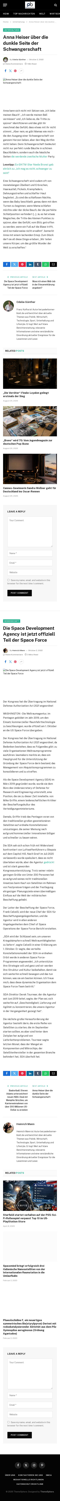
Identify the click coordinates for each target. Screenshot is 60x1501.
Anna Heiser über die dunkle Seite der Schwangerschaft (42, 1093)
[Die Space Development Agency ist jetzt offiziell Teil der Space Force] (30, 681)
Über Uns (10, 1475)
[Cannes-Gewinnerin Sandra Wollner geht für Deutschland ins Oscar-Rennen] (30, 469)
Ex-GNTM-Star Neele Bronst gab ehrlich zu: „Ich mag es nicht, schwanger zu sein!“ (28, 168)
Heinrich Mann (18, 650)
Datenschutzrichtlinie (30, 1484)
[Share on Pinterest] (15, 70)
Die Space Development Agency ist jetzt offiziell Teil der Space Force (15, 284)
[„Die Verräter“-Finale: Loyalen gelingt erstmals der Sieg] (30, 373)
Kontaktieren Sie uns (30, 1475)
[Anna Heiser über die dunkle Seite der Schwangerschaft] (30, 91)
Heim (6, 14)
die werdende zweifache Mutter (29, 156)
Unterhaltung (11, 30)
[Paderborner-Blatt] (30, 5)
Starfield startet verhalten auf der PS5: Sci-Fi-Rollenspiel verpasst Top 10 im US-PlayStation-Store (30, 1218)
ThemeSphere (47, 1492)
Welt (42, 14)
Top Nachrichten (24, 14)
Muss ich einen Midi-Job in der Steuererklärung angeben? (43, 284)
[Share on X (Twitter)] (10, 70)
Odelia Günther (19, 59)
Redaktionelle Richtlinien (28, 1480)
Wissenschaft (11, 621)
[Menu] (5, 5)
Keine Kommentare (14, 64)
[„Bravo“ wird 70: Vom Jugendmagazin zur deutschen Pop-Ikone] (30, 421)
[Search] (55, 5)
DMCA (49, 1475)
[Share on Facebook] (5, 70)
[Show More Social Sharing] (21, 70)
